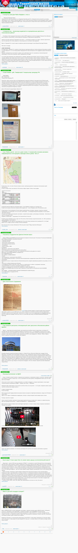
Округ (9, 7)
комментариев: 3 (21, 26)
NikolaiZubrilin (5, 146)
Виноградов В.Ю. (48, 453)
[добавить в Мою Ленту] (2, 14)
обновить (65, 119)
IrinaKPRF (4, 486)
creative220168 (5, 26)
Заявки (42, 10)
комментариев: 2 (21, 146)
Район (4, 7)
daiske (56, 80)
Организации (24, 0)
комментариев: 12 (18, 486)
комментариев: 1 (16, 528)
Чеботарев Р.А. (44, 484)
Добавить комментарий (22, 229)
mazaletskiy (57, 95)
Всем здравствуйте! (66, 60)
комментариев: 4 (21, 320)
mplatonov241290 (58, 60)
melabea (56, 64)
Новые (56, 16)
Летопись (21, 7)
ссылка (23, 310)
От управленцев (34, 10)
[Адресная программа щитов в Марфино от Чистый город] (12, 183)
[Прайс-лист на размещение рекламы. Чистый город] (11, 204)
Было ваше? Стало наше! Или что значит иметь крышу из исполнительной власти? (26, 460)
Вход (75, 3)
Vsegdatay (57, 57)
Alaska (56, 83)
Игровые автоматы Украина (48, 0)
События (31, 0)
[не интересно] (50, 26)
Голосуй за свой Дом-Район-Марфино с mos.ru (16, 14)
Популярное (37, 9)
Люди (18, 0)
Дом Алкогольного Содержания (12, 281)
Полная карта (74, 37)
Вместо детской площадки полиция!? (13, 491)
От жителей (28, 10)
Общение (13, 0)
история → (70, 119)
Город (13, 7)
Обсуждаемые (60, 16)
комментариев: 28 (19, 67)
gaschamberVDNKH (6, 454)
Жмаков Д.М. (49, 318)
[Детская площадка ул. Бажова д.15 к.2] (12, 507)
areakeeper (4, 67)
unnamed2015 (57, 91)
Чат (29, 7)
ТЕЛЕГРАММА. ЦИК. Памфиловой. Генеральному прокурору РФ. (21, 72)
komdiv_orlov (5, 229)
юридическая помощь (63, 64)
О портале (37, 0)
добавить (74, 119)
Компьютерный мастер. (64, 76)
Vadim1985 (57, 76)
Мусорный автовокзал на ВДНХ (12, 374)
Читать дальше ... (5, 63)
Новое (42, 9)
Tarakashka (4, 276)
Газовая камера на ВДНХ (45, 375)
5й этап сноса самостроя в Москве (66, 95)
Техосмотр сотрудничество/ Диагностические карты (17, 234)
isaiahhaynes (57, 88)
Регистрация (73, 5)
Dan (3, 528)
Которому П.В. (49, 484)
